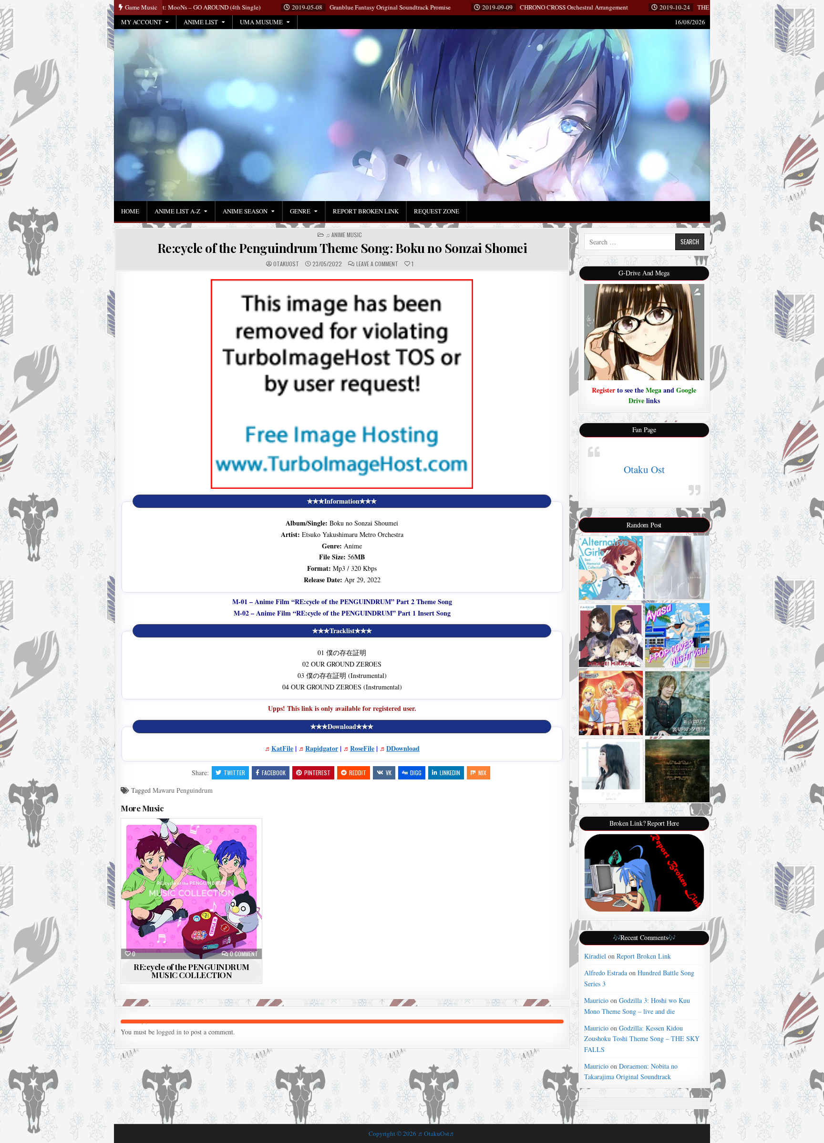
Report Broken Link (366, 211)
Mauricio (596, 1000)
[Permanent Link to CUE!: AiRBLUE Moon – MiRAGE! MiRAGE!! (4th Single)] (611, 635)
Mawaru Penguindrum (183, 790)
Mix (482, 773)
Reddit (357, 773)
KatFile (282, 748)
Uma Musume (261, 22)
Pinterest (317, 773)
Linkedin (450, 773)
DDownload (403, 748)
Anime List (201, 22)
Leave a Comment (377, 264)
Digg (416, 773)
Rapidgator (321, 748)
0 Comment (244, 954)
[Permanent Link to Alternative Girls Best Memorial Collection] (611, 568)
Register (603, 390)
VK (388, 773)
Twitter (234, 773)
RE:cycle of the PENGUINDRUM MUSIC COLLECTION (191, 970)
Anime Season (245, 211)
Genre (300, 211)
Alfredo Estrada (605, 972)
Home (130, 211)
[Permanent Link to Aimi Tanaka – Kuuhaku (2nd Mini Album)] (611, 771)
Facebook (274, 773)
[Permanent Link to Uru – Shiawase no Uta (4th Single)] (677, 567)
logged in (169, 1031)
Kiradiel (595, 956)
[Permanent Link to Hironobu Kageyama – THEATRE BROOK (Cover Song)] (677, 703)
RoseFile (362, 748)
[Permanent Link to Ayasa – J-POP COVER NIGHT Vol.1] (677, 635)
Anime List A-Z (177, 211)
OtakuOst (286, 264)
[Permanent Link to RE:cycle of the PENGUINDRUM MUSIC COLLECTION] (191, 889)
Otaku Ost (644, 469)
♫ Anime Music (344, 235)
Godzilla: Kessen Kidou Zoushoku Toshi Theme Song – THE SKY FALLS (642, 1038)
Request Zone (436, 211)
